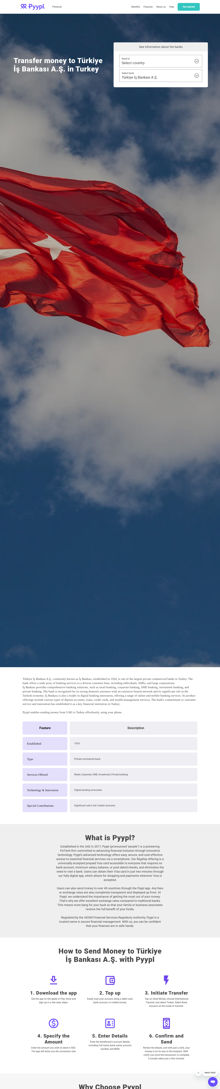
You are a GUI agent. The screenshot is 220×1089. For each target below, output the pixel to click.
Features (148, 6)
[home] (32, 6)
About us (161, 6)
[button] (148, 7)
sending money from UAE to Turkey (62, 712)
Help (171, 6)
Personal (57, 6)
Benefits (135, 6)
